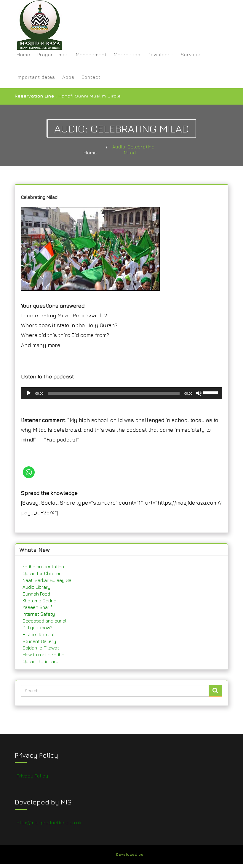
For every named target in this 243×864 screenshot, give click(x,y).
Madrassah (127, 54)
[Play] (29, 393)
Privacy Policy (32, 775)
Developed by (129, 854)
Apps (68, 77)
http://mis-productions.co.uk (49, 822)
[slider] (211, 392)
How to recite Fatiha (43, 654)
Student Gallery (39, 641)
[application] (121, 393)
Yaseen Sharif (37, 607)
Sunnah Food (36, 593)
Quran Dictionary (40, 661)
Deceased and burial (44, 620)
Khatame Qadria (39, 600)
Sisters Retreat (39, 634)
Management (91, 54)
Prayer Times (53, 54)
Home (23, 54)
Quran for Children (42, 573)
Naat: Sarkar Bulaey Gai (47, 580)
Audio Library (36, 587)
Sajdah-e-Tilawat (41, 647)
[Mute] (199, 393)
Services (191, 54)
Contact (90, 77)
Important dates (36, 77)
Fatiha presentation (43, 566)
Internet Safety (39, 614)
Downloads (161, 54)
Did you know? (37, 627)
